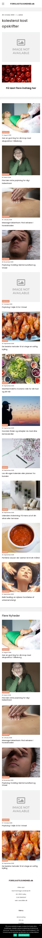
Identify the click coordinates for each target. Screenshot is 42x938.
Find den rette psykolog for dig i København (16, 181)
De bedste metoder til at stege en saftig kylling (20, 348)
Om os (21, 920)
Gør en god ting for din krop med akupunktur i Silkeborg (16, 139)
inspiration (6, 132)
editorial (5, 340)
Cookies (21, 923)
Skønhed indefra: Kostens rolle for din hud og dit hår (20, 390)
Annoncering (21, 917)
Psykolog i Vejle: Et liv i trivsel (14, 307)
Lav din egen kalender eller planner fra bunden (18, 474)
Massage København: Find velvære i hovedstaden (17, 224)
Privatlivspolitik (24, 935)
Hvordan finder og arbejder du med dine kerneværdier (19, 432)
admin (20, 15)
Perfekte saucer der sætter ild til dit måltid (21, 558)
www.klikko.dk (22, 900)
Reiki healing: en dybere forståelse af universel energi (18, 598)
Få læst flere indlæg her (21, 88)
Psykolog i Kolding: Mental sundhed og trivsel (18, 266)
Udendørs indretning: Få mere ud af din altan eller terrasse (19, 517)
